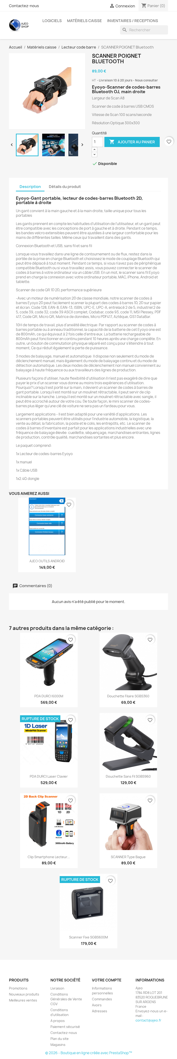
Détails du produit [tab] (65, 186)
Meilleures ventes (23, 1000)
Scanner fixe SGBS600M (88, 937)
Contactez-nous (24, 5)
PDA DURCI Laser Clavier (49, 776)
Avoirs (97, 1005)
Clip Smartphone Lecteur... (49, 857)
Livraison (57, 988)
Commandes (102, 999)
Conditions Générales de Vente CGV (66, 999)
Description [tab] (30, 186)
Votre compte (106, 980)
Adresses (99, 1011)
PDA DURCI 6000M (48, 696)
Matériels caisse (84, 20)
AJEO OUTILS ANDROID (47, 561)
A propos (57, 1021)
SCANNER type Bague (128, 857)
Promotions (18, 988)
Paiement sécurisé (65, 1026)
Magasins (57, 1044)
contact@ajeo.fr (148, 1020)
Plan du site (59, 1038)
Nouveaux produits (24, 994)
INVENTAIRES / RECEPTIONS (132, 20)
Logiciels (52, 20)
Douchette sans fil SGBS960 (128, 776)
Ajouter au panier (132, 141)
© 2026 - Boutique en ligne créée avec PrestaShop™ (88, 1052)
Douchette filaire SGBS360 (128, 696)
